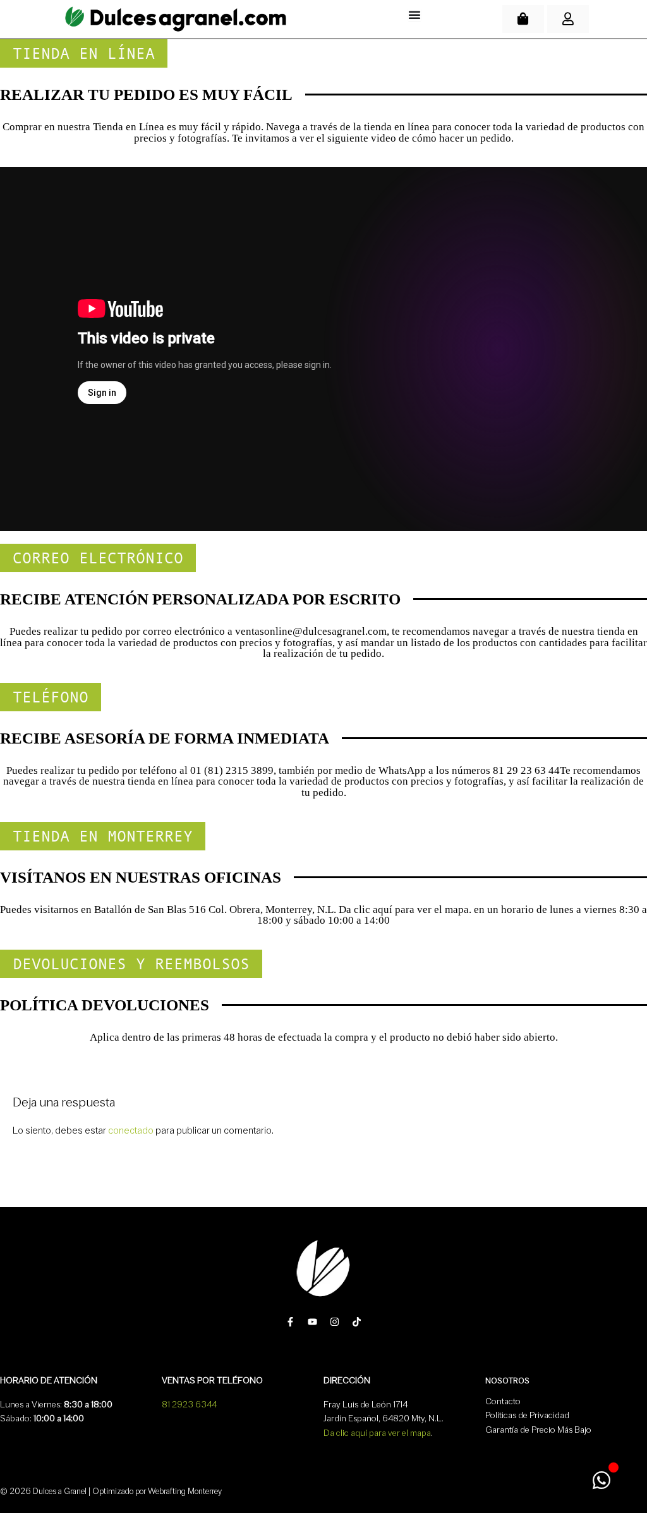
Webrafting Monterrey (185, 1491)
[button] (83, 53)
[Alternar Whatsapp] (601, 1479)
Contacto (503, 1401)
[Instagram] (335, 1322)
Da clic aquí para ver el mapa (377, 1433)
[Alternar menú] (414, 14)
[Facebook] (290, 1322)
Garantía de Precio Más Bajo (538, 1430)
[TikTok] (357, 1322)
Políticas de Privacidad (527, 1415)
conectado (131, 1131)
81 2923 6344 (189, 1405)
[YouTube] (312, 1322)
